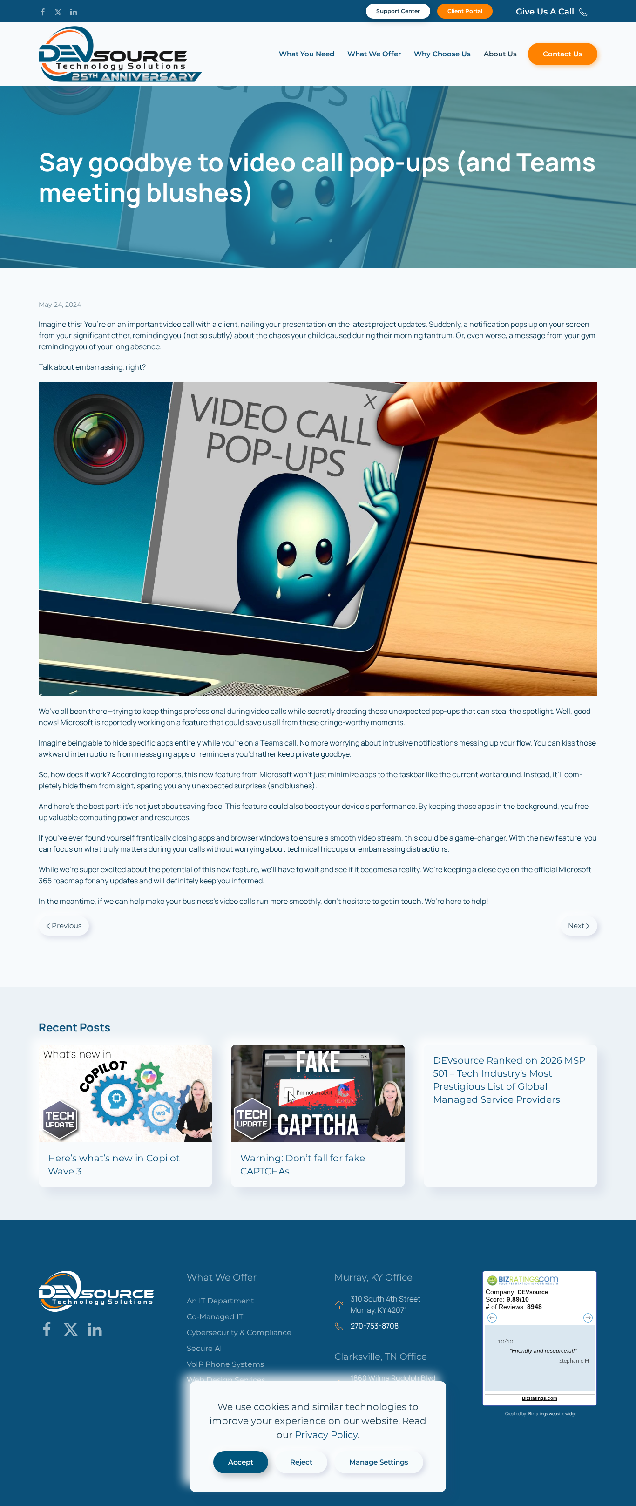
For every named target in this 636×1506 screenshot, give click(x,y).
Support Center (398, 10)
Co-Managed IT (215, 1316)
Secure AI (204, 1348)
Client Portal (464, 10)
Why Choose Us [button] (442, 53)
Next (576, 925)
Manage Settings (378, 1462)
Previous (66, 925)
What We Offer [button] (374, 53)
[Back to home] (120, 54)
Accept (240, 1462)
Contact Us (562, 53)
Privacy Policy (326, 1434)
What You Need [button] (306, 53)
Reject (301, 1462)
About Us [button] (500, 53)
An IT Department (220, 1300)
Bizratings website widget (553, 1414)
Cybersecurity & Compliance (239, 1332)
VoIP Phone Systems (225, 1364)
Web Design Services (226, 1380)
